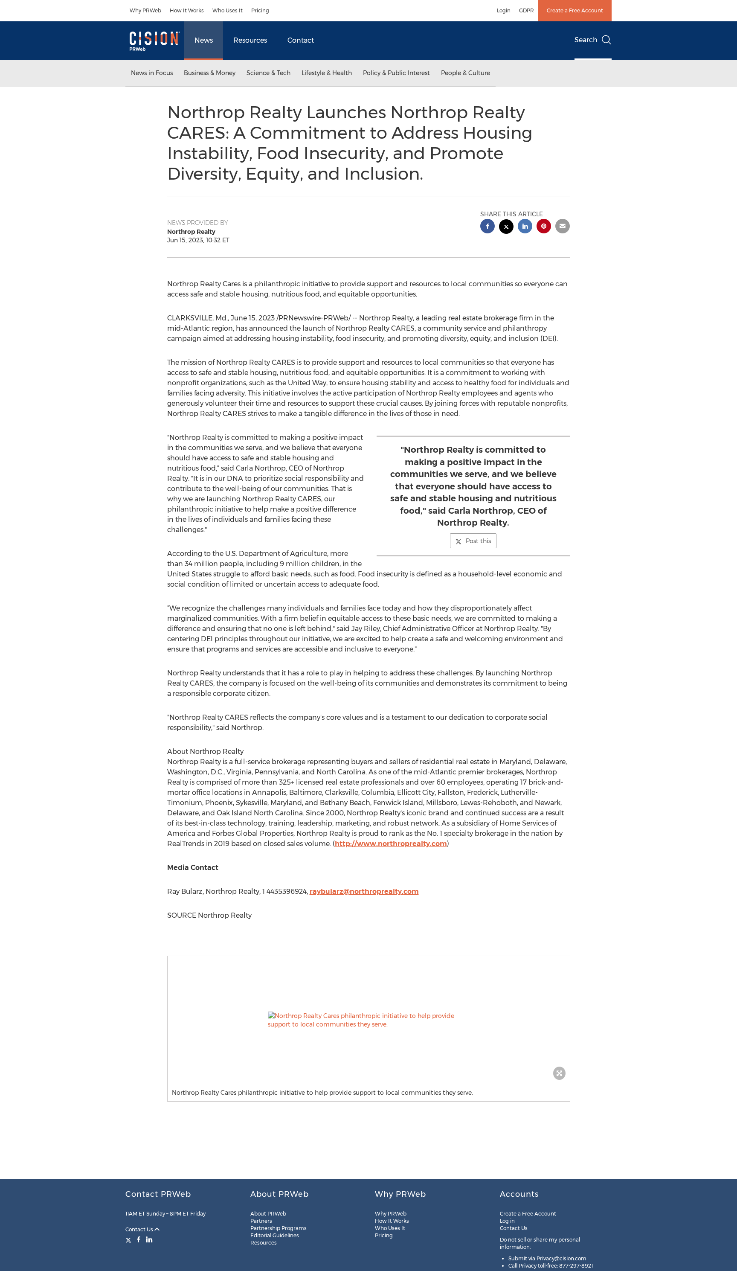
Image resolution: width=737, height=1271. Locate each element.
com (411, 891)
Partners (261, 1221)
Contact (300, 40)
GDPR (526, 10)
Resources (250, 40)
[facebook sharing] (487, 227)
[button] (369, 1020)
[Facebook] (138, 1239)
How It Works (187, 10)
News (203, 40)
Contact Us (139, 1229)
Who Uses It (227, 10)
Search (586, 40)
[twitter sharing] (506, 227)
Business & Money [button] (209, 73)
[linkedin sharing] (525, 227)
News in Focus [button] (152, 73)
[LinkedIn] (149, 1239)
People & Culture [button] (465, 73)
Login (504, 10)
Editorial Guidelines (274, 1235)
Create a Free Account (575, 10)
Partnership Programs (278, 1228)
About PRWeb (268, 1213)
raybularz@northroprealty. (356, 891)
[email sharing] (562, 227)
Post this (478, 541)
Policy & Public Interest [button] (396, 73)
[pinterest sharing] (544, 227)
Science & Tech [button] (268, 73)
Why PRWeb (145, 10)
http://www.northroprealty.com (391, 844)
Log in (507, 1221)
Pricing (260, 10)
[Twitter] (129, 1239)
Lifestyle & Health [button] (327, 73)
